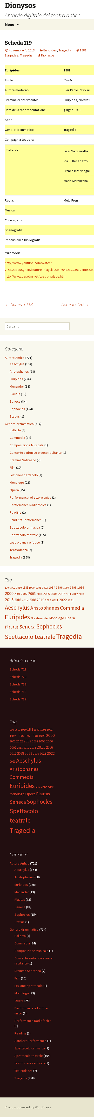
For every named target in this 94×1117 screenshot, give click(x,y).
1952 (12, 587)
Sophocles (17, 409)
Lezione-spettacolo (24, 475)
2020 (48, 600)
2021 (55, 600)
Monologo (17, 482)
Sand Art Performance (26, 520)
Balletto (15, 430)
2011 (68, 594)
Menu (9, 24)
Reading (15, 512)
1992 (45, 587)
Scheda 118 (19, 304)
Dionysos (47, 55)
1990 (32, 587)
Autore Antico (15, 358)
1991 (38, 587)
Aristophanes (19, 371)
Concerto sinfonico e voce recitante (36, 452)
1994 (51, 588)
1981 (83, 50)
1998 (73, 588)
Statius (15, 416)
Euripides (50, 50)
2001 (17, 594)
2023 (70, 600)
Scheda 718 (18, 692)
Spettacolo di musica (25, 527)
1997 (66, 587)
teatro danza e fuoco (25, 542)
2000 (9, 593)
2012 (75, 594)
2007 (61, 594)
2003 (32, 593)
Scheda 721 (18, 669)
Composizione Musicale (27, 445)
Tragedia (65, 50)
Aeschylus (17, 364)
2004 (39, 594)
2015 (9, 599)
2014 (81, 594)
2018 (32, 600)
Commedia (17, 437)
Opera (14, 490)
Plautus (15, 394)
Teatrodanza (19, 550)
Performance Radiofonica (28, 505)
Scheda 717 (18, 699)
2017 (25, 600)
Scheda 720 (18, 677)
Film (12, 467)
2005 (46, 594)
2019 (40, 600)
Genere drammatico (19, 424)
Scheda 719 (18, 684)
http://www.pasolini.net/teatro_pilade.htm (35, 276)
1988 (25, 588)
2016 (17, 600)
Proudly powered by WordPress (28, 1107)
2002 (24, 594)
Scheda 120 (75, 304)
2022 (63, 600)
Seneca (15, 401)
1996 (59, 588)
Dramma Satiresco (23, 460)
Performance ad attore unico (30, 497)
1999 (80, 587)
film (33, 618)
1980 (19, 587)
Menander (17, 386)
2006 (54, 594)
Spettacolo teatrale (24, 535)
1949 (7, 587)
